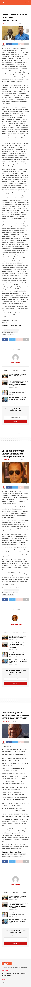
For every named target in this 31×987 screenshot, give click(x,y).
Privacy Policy (16, 973)
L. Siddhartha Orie (7, 459)
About (3, 973)
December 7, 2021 (17, 721)
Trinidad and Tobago (7, 334)
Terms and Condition (6, 975)
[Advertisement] (15, 8)
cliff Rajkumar (8, 854)
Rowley (15, 592)
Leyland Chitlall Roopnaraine (9, 332)
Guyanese (22, 854)
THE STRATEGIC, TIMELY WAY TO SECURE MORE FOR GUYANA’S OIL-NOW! (18, 399)
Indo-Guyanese (15, 330)
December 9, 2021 (17, 23)
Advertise (8, 973)
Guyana (7, 330)
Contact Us (23, 973)
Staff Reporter (6, 23)
